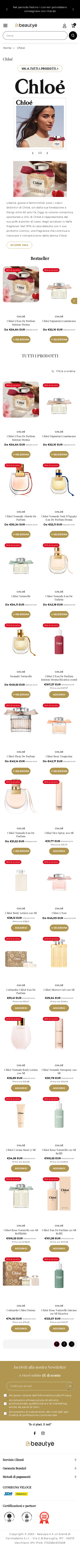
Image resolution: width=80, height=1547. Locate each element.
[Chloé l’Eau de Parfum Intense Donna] (21, 284)
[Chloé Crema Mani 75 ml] (21, 1113)
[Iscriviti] (69, 1386)
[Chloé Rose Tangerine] (59, 720)
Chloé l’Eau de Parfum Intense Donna (21, 322)
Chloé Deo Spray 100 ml (59, 833)
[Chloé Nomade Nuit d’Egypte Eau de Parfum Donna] (59, 480)
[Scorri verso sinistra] (6, 301)
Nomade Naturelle (21, 676)
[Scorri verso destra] (74, 301)
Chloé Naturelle (21, 596)
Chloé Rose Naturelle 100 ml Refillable (21, 1232)
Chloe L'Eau (59, 913)
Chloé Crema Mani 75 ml (21, 1150)
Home (7, 48)
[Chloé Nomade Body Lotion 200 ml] (21, 1033)
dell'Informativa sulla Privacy (51, 1395)
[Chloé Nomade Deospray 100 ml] (59, 1033)
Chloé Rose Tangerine (59, 756)
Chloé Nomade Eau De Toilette (59, 598)
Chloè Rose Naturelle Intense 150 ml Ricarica (59, 1312)
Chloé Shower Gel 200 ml (59, 989)
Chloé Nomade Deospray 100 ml (59, 1071)
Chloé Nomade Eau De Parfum (21, 834)
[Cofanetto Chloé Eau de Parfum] (21, 953)
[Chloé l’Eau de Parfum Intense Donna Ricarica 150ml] (59, 640)
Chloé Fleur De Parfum (21, 756)
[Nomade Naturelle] (21, 640)
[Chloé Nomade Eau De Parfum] (21, 796)
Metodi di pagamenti (17, 1477)
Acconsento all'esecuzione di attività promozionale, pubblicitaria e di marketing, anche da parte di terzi (38, 1403)
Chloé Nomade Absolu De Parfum (20, 518)
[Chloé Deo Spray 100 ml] (59, 796)
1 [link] (56, 1343)
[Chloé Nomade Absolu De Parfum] (21, 480)
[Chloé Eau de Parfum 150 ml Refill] (59, 1193)
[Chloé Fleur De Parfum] (21, 720)
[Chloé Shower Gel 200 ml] (59, 953)
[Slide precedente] (7, 9)
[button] (5, 25)
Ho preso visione (40, 1395)
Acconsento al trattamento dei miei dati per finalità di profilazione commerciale (38, 1413)
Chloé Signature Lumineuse (59, 321)
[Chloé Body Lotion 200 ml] (21, 876)
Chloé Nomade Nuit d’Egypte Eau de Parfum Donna (59, 518)
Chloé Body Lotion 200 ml (21, 913)
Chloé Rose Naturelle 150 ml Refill (59, 1151)
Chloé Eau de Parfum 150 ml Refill (59, 1232)
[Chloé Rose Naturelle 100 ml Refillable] (21, 1193)
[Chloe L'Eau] (59, 876)
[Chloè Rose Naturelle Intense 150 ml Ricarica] (59, 1274)
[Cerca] (73, 35)
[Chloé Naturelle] (21, 559)
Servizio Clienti (13, 1460)
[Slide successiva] (73, 9)
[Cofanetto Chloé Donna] (21, 1274)
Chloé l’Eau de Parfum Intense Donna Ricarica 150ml (59, 678)
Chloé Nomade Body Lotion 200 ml (21, 1071)
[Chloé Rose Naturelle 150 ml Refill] (59, 1113)
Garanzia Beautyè (14, 1468)
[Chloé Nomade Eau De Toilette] (59, 559)
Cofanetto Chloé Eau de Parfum (21, 991)
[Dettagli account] (64, 26)
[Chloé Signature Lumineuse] (59, 284)
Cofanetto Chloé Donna (21, 1310)
